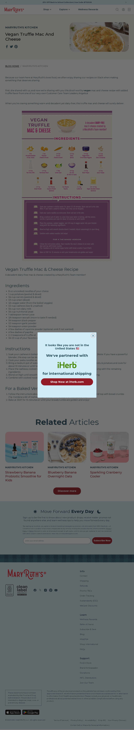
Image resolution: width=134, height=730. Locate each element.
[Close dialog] (93, 335)
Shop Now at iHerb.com (67, 381)
